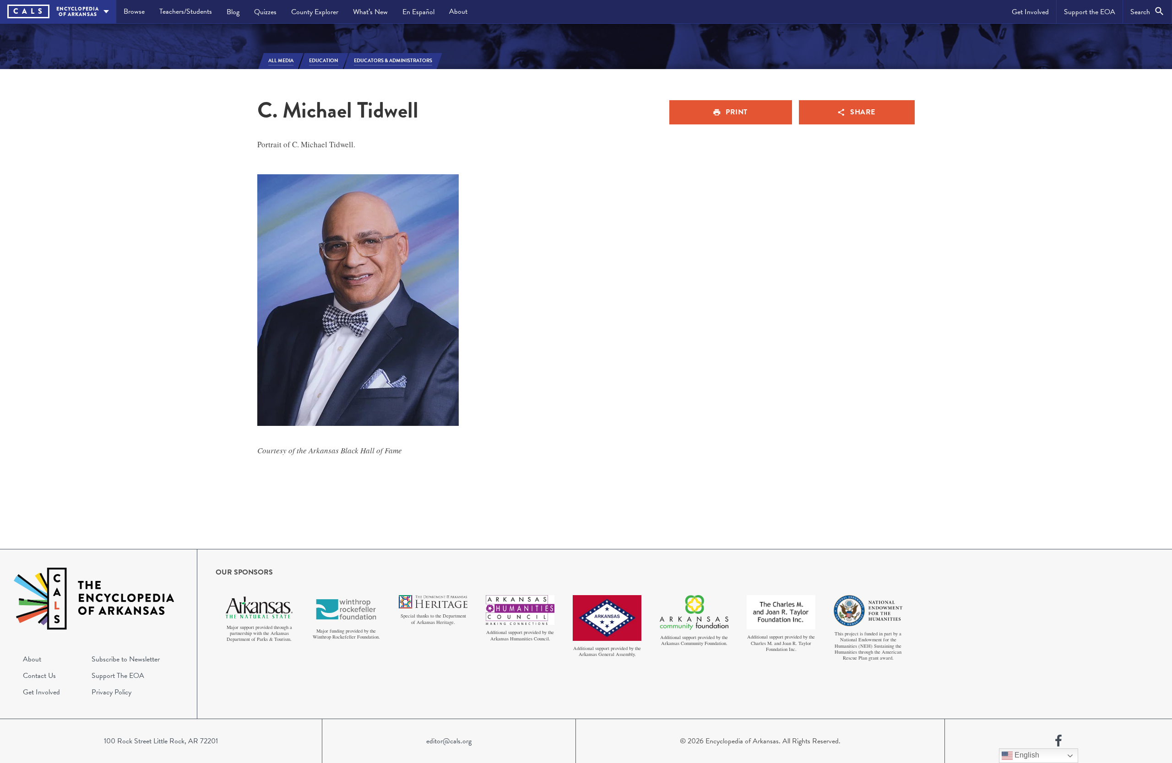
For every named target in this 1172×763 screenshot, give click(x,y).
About (458, 11)
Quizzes (265, 11)
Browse (134, 11)
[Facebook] (1058, 741)
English (1026, 755)
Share (862, 112)
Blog (233, 11)
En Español (418, 11)
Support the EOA (1089, 11)
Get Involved (1030, 11)
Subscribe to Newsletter (126, 659)
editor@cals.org (449, 741)
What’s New (370, 11)
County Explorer (314, 11)
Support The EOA (118, 675)
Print (737, 112)
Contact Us (39, 675)
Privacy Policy (111, 692)
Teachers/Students (185, 11)
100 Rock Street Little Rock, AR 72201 (161, 741)
